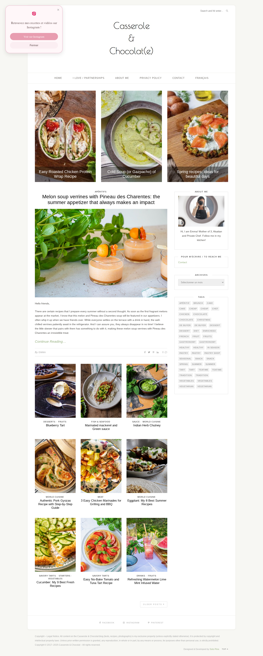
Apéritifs (100, 192)
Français (202, 78)
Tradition (185, 375)
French (184, 336)
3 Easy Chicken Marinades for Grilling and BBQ (101, 502)
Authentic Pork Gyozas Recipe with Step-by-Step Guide (55, 504)
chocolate (200, 314)
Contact (178, 78)
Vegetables (55, 579)
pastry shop (212, 353)
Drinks (141, 576)
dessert (215, 325)
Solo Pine (214, 649)
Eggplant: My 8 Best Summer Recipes (147, 502)
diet (196, 331)
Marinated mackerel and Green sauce (101, 427)
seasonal (185, 359)
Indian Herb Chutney (147, 425)
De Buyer (185, 325)
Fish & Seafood (100, 422)
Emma (42, 352)
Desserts (49, 422)
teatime (203, 370)
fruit (196, 336)
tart (182, 370)
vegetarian (186, 386)
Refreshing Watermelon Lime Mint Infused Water (147, 581)
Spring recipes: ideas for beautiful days (198, 174)
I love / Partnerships (88, 78)
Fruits (62, 422)
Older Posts (153, 604)
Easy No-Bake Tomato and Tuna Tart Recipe (101, 581)
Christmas (203, 320)
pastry (183, 353)
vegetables (186, 381)
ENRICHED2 (209, 331)
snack (199, 359)
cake (210, 303)
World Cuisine (152, 422)
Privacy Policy (151, 78)
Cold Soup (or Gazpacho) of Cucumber (131, 174)
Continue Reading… (50, 341)
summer (197, 364)
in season (213, 347)
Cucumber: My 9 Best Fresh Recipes (55, 584)
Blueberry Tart (55, 425)
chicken (184, 314)
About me (122, 78)
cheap (193, 309)
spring (183, 364)
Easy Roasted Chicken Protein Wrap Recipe (65, 174)
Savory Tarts (47, 576)
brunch (198, 303)
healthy (184, 347)
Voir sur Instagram (34, 36)
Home (58, 78)
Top (224, 649)
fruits (207, 336)
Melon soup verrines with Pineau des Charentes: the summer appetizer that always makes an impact (101, 199)
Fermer (34, 45)
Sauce (136, 422)
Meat (101, 497)
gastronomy (187, 342)
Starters (64, 576)
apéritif (184, 303)
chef (215, 309)
